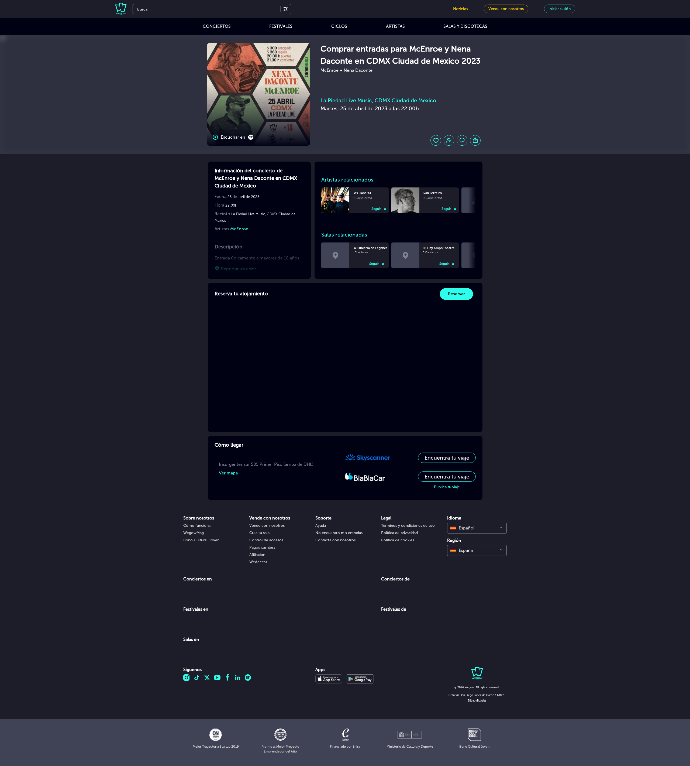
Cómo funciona (197, 525)
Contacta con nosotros (335, 540)
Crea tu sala (259, 533)
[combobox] (476, 528)
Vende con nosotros (267, 525)
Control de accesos (266, 540)
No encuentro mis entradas (339, 533)
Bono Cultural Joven (201, 540)
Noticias (460, 8)
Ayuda (320, 525)
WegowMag (193, 533)
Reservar (456, 293)
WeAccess (258, 562)
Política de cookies (397, 540)
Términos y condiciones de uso (408, 525)
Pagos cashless (262, 547)
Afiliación (257, 554)
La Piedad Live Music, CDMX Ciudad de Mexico (378, 100)
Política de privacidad (399, 533)
